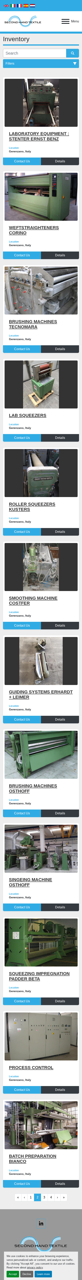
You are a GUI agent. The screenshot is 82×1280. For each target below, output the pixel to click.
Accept (13, 1274)
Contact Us (22, 161)
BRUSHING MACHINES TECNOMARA (33, 324)
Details (60, 161)
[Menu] (65, 21)
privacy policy (35, 1267)
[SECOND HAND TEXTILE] (40, 1244)
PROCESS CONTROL (31, 1067)
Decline (26, 1274)
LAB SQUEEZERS (27, 415)
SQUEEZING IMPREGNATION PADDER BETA (39, 976)
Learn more (43, 1274)
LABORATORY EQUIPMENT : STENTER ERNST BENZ (39, 136)
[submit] (72, 53)
